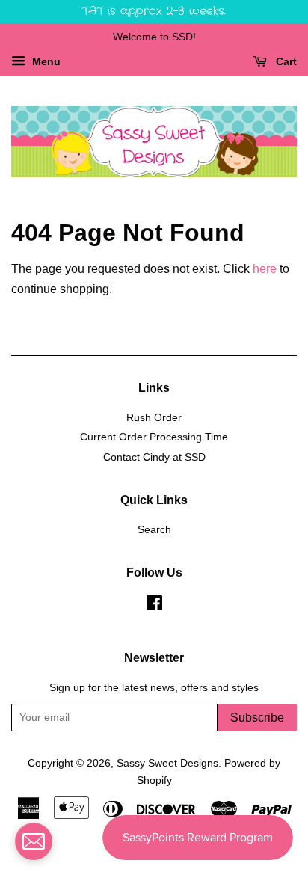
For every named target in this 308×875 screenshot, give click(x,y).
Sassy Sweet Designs (167, 763)
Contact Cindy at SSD (154, 457)
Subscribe (257, 717)
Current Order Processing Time (154, 437)
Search (154, 529)
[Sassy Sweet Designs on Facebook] (154, 606)
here (265, 268)
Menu (45, 61)
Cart (285, 61)
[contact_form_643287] (33, 841)
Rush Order (154, 417)
